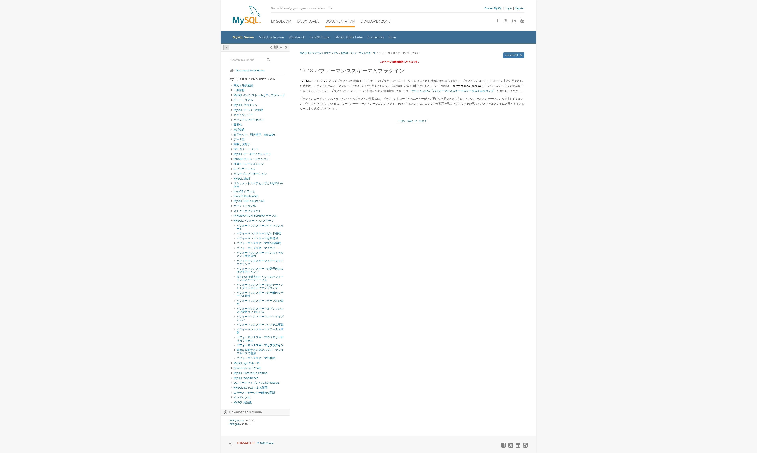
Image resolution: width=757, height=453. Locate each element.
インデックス (242, 397)
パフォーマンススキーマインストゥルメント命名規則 (260, 254)
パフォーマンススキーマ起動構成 (257, 238)
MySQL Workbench (246, 378)
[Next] (286, 47)
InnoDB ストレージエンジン (251, 159)
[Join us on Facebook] (496, 21)
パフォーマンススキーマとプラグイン (260, 345)
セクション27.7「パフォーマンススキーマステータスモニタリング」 (454, 91)
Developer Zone (375, 21)
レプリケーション (245, 169)
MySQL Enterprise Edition (250, 373)
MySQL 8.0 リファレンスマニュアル (319, 52)
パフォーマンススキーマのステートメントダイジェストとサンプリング (260, 286)
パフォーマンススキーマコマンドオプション (260, 318)
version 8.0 (511, 55)
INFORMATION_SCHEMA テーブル (255, 215)
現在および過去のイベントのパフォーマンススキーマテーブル (260, 278)
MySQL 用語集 (243, 402)
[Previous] (270, 47)
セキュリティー (243, 115)
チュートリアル (243, 100)
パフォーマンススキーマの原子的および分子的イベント (260, 270)
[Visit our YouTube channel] (520, 21)
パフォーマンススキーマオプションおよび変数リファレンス (260, 310)
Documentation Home (250, 70)
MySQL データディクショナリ (252, 154)
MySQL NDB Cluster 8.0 (249, 201)
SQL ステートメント (246, 149)
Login (509, 8)
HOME (410, 121)
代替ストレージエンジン (249, 164)
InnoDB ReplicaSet (246, 196)
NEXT (422, 121)
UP (416, 121)
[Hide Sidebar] (226, 47)
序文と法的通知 (243, 85)
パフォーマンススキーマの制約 (256, 358)
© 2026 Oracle (265, 443)
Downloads (308, 21)
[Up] (281, 47)
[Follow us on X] (504, 21)
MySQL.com (281, 21)
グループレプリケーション (250, 173)
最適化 (238, 124)
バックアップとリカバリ (249, 120)
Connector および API (247, 368)
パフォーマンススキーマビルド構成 (259, 233)
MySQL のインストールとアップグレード (259, 95)
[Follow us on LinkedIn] (512, 21)
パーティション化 (245, 206)
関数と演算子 (242, 144)
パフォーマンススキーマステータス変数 (260, 331)
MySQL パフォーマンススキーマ (254, 220)
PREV (402, 121)
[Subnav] (231, 90)
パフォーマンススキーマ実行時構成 (259, 243)
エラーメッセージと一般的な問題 (254, 392)
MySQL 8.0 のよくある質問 (251, 387)
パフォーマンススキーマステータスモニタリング (260, 262)
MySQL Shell (242, 178)
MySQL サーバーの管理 (248, 110)
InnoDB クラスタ (244, 191)
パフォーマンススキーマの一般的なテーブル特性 (260, 294)
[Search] (268, 60)
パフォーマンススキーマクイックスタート (260, 227)
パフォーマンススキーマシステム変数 (260, 324)
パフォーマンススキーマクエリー (257, 248)
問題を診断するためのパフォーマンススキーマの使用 (260, 351)
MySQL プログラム (245, 105)
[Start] (276, 47)
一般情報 (239, 90)
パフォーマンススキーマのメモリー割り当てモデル (260, 338)
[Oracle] (246, 443)
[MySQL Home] (247, 16)
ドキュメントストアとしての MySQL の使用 (258, 185)
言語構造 (239, 129)
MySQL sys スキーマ (246, 363)
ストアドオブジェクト (247, 211)
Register (519, 8)
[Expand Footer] (230, 444)
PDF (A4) (235, 424)
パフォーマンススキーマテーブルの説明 (260, 302)
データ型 (239, 139)
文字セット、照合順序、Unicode (254, 134)
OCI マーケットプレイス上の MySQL (256, 382)
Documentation (340, 21)
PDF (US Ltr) (237, 420)
